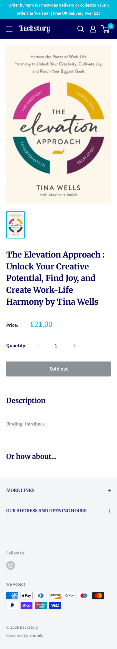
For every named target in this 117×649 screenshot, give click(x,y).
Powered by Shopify (24, 635)
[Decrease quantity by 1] (37, 345)
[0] (106, 29)
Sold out (58, 369)
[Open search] (80, 29)
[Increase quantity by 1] (74, 345)
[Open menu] (9, 29)
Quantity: (16, 345)
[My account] (93, 29)
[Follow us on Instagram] (10, 565)
